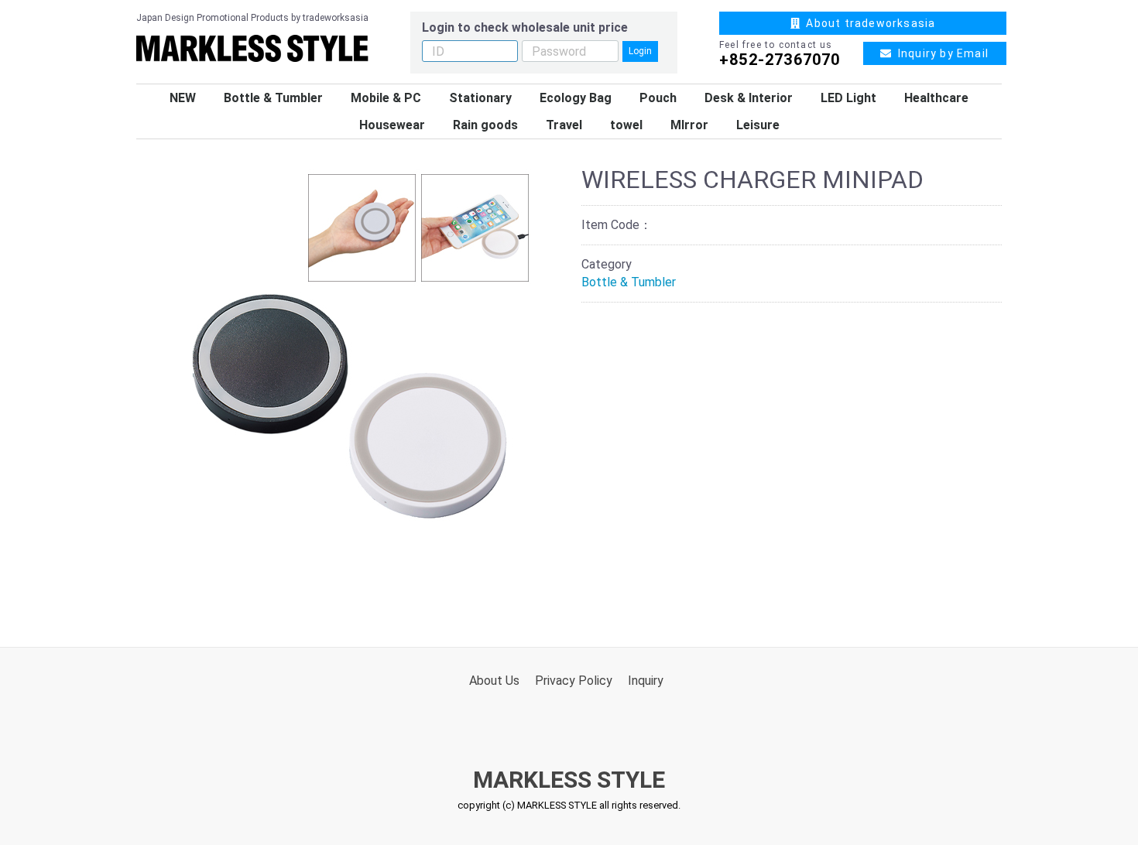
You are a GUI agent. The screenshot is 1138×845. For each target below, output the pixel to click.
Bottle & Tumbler (273, 98)
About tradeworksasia (867, 23)
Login (640, 51)
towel (626, 125)
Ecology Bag (576, 98)
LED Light (848, 98)
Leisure (758, 125)
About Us (494, 680)
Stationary (480, 98)
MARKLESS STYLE (569, 779)
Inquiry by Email (940, 53)
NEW (183, 98)
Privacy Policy (573, 680)
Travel (564, 125)
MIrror (689, 125)
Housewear (392, 125)
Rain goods (485, 125)
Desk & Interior (748, 98)
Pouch (658, 98)
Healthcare (936, 98)
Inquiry (645, 680)
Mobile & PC (386, 98)
